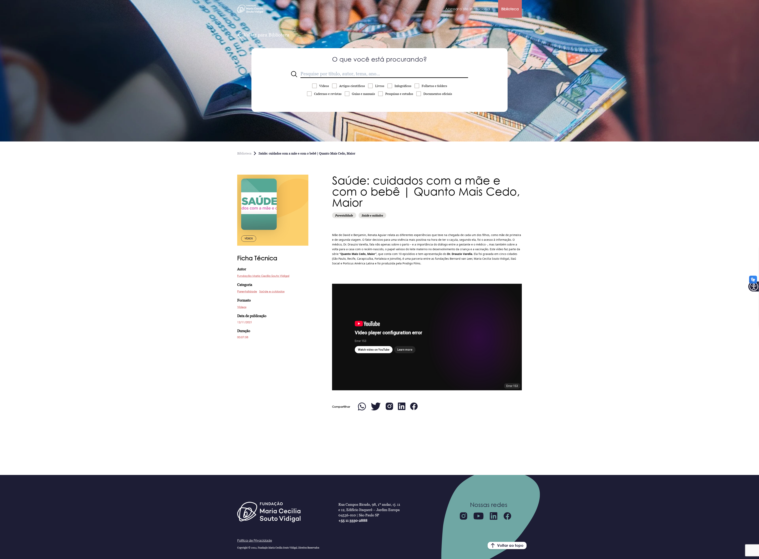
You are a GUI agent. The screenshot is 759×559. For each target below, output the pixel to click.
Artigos (352, 85)
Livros (379, 85)
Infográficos (403, 85)
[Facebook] (507, 516)
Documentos (437, 93)
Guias (363, 93)
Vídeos (324, 85)
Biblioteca (510, 9)
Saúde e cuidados (271, 291)
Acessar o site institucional (467, 9)
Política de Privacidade (254, 540)
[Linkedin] (493, 516)
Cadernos (328, 93)
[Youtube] (478, 516)
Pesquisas (399, 93)
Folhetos (434, 85)
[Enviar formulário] (294, 74)
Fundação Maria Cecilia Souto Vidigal (263, 275)
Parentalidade (247, 291)
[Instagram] (463, 516)
